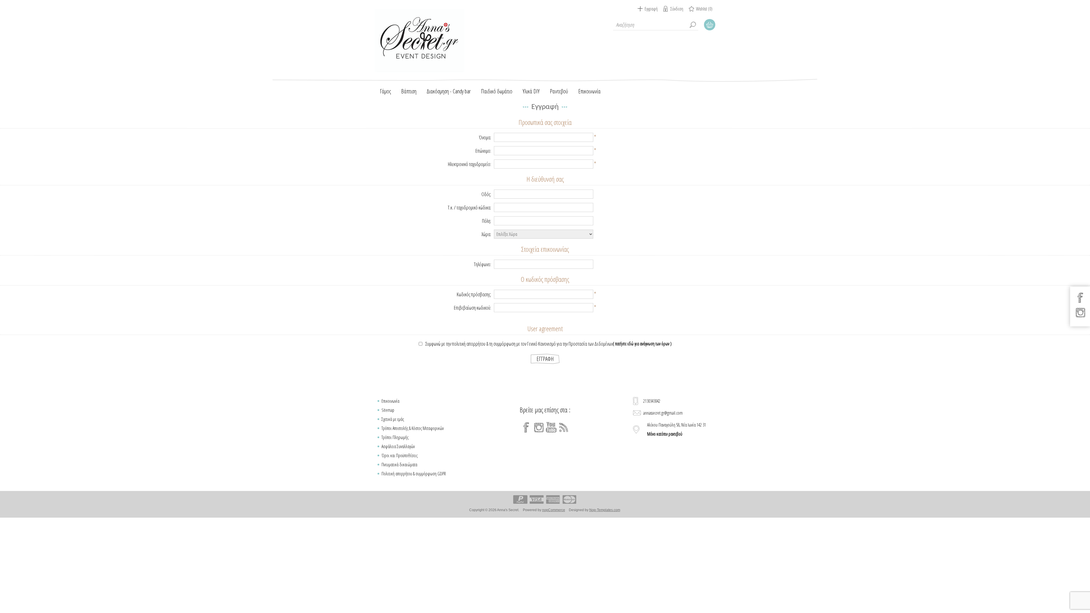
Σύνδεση (676, 9)
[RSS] (564, 427)
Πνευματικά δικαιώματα (399, 464)
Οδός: (486, 194)
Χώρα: (486, 234)
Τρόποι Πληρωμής (395, 437)
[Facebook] (526, 427)
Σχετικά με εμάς (393, 419)
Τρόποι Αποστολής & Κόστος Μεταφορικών (413, 428)
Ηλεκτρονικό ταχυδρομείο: (469, 164)
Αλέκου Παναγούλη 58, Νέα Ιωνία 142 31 (676, 429)
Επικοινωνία (390, 401)
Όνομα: (485, 137)
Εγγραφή (651, 9)
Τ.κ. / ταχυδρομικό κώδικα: (469, 207)
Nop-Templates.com (604, 510)
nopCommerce (553, 510)
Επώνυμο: (483, 150)
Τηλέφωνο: (482, 264)
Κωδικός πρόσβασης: (474, 294)
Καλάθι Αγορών (709, 24)
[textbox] (655, 24)
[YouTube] (551, 427)
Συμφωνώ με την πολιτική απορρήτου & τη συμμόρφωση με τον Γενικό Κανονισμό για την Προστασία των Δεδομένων (519, 343)
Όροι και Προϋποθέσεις (400, 455)
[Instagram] (539, 427)
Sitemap (388, 410)
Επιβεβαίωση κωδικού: (472, 307)
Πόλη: (486, 220)
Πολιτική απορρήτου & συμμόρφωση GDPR (414, 474)
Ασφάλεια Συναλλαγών (398, 446)
